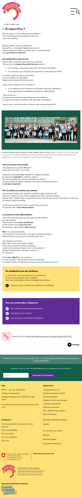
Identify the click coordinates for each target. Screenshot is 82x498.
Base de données (50, 414)
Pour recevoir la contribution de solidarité (27, 318)
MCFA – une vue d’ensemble (13, 390)
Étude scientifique (50, 397)
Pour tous (5, 441)
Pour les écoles (8, 434)
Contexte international (52, 404)
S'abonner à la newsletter (42, 375)
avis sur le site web (31, 358)
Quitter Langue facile (11, 24)
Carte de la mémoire (51, 407)
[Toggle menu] (75, 11)
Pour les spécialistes (10, 430)
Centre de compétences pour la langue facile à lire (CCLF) (49, 336)
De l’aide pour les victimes (21, 313)
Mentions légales (49, 439)
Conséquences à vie (51, 390)
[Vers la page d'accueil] (12, 12)
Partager (76, 345)
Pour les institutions (9, 437)
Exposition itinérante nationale (55, 420)
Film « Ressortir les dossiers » (54, 411)
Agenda (46, 424)
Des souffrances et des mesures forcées (27, 308)
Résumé (46, 435)
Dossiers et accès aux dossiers (55, 400)
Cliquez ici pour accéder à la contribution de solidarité (32, 285)
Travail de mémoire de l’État (54, 393)
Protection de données (52, 444)
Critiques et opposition (11, 393)
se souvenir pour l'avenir (52, 431)
